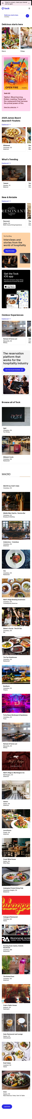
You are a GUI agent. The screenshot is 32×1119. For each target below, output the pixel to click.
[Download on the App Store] (16, 287)
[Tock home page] (5, 8)
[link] (14, 139)
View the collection (10, 107)
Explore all (5, 124)
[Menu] (29, 8)
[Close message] (29, 3)
